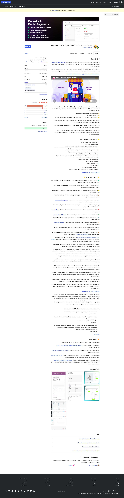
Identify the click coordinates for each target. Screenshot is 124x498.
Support (26, 53)
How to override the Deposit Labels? (90, 447)
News (117, 481)
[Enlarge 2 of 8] (97, 387)
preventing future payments (82, 234)
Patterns (94, 485)
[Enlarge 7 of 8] (64, 420)
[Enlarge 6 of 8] (64, 412)
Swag (48, 485)
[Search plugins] (105, 14)
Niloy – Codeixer (88, 47)
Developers (70, 483)
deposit (33, 85)
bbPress (24, 483)
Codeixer (70, 465)
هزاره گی (104, 491)
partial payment (28, 85)
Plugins (94, 483)
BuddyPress (24, 485)
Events (48, 481)
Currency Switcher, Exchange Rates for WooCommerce (69, 345)
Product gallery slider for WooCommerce (62, 360)
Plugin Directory (115, 6)
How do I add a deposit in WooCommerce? (89, 438)
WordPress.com (23, 478)
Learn (71, 478)
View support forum (42, 131)
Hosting (117, 483)
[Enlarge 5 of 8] (64, 403)
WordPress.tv (69, 485)
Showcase (93, 478)
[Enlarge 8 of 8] (64, 428)
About (117, 478)
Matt (25, 481)
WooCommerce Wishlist (56, 355)
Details (96, 53)
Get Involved (47, 478)
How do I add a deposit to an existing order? (88, 442)
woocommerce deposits (30, 90)
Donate (48, 483)
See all (26, 117)
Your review (44, 117)
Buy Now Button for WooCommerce (60, 350)
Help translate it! (53, 10)
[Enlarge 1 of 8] (97, 373)
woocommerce (28, 87)
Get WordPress (6, 2)
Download (27, 46)
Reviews (90, 53)
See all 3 (26, 82)
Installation (82, 53)
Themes (94, 481)
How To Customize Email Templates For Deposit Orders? (85, 451)
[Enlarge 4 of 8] (64, 373)
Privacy (117, 485)
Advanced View (43, 94)
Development (73, 53)
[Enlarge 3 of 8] (81, 373)
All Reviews (96, 334)
